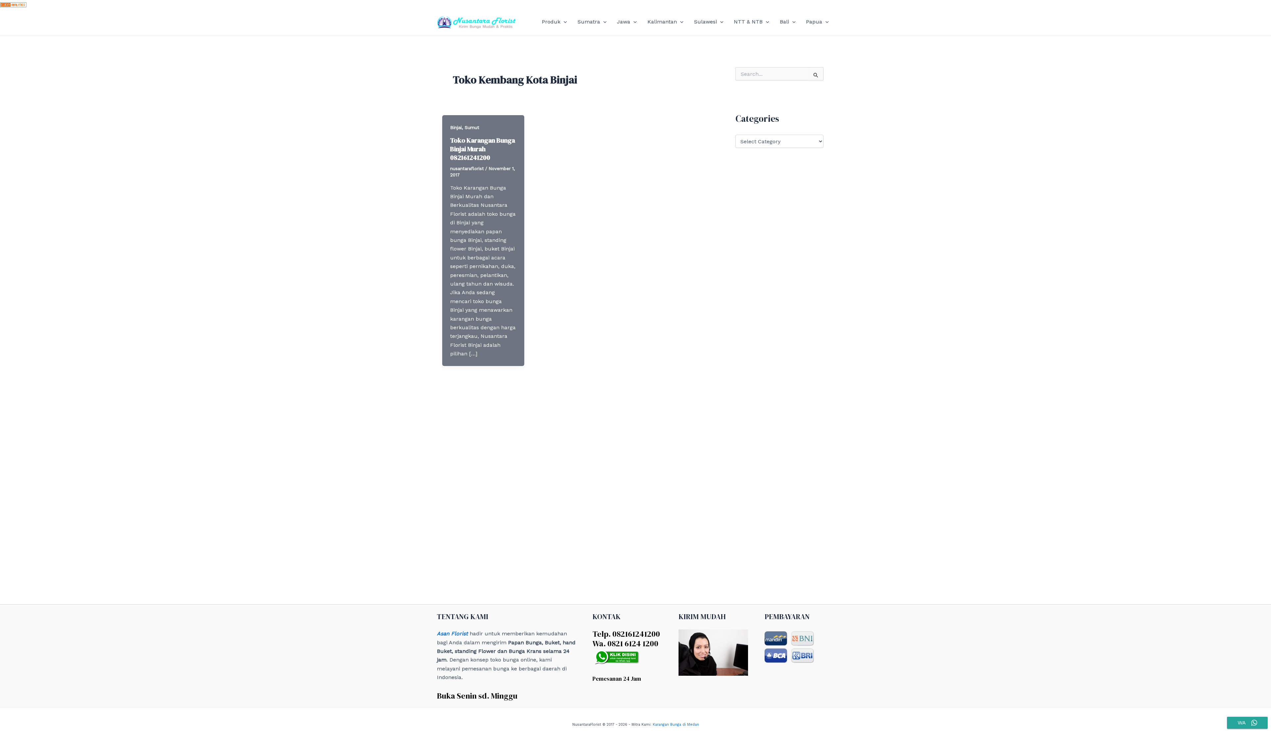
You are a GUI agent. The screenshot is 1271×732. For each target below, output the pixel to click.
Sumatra (589, 22)
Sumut (472, 127)
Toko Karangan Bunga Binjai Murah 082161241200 (482, 149)
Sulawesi (705, 22)
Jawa (623, 22)
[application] (563, 22)
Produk (551, 22)
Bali (784, 22)
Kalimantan (662, 22)
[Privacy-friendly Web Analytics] (13, 4)
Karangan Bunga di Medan (676, 724)
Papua (814, 22)
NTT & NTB (748, 22)
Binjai (456, 127)
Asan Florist (452, 633)
